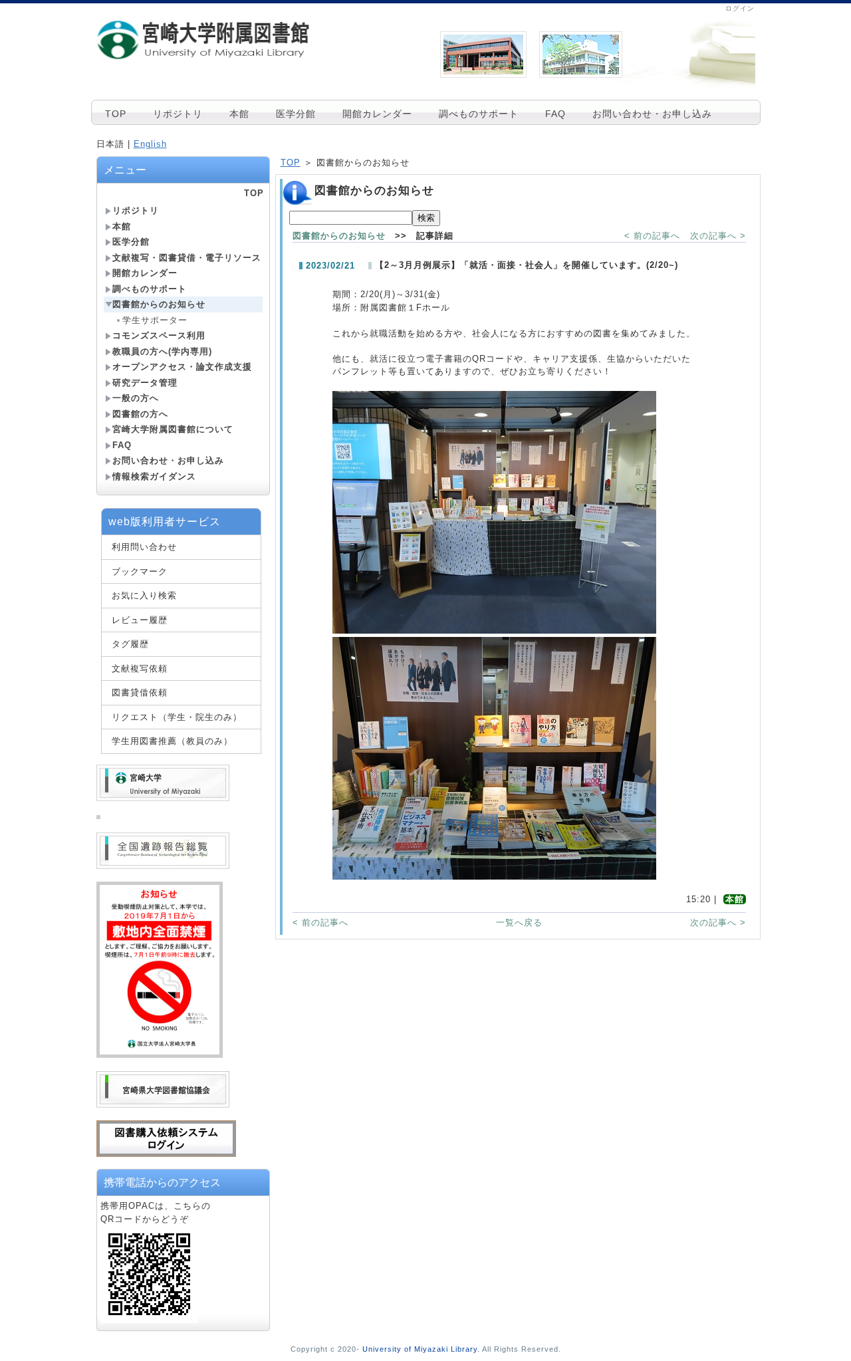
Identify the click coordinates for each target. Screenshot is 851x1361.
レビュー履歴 (140, 620)
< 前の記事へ (652, 236)
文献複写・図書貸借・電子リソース (186, 258)
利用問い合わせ (144, 547)
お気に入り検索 (144, 595)
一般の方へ (135, 398)
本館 (239, 113)
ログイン (740, 8)
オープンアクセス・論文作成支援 (182, 367)
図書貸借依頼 (140, 692)
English (150, 144)
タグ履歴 (130, 644)
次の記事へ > (718, 236)
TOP (115, 113)
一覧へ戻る (519, 923)
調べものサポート (479, 113)
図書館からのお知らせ (158, 304)
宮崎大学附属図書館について (172, 429)
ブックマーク (140, 571)
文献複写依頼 (140, 669)
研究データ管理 (145, 383)
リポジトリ (178, 113)
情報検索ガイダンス (154, 476)
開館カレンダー (377, 113)
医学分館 (296, 113)
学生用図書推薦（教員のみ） (172, 741)
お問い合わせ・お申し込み (652, 113)
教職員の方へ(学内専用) (162, 351)
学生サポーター (154, 320)
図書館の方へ (140, 414)
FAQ (555, 113)
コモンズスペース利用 (158, 335)
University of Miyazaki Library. (421, 1349)
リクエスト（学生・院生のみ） (177, 717)
